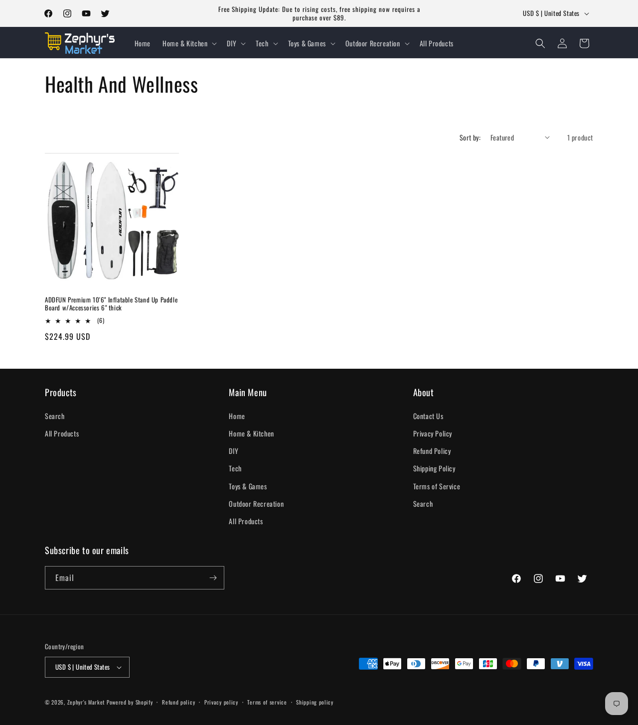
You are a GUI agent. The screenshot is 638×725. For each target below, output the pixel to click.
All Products (62, 433)
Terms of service (267, 702)
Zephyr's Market (86, 702)
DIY (233, 450)
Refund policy (178, 702)
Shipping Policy (434, 468)
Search (55, 416)
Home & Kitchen (251, 433)
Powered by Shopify (130, 702)
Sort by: (470, 137)
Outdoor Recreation (256, 503)
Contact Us (428, 416)
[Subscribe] (213, 577)
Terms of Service (437, 486)
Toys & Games (248, 486)
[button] (189, 43)
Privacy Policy (432, 433)
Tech (235, 468)
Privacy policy (221, 702)
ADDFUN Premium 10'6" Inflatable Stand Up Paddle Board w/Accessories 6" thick (111, 303)
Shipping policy (314, 702)
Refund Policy (432, 450)
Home (237, 416)
